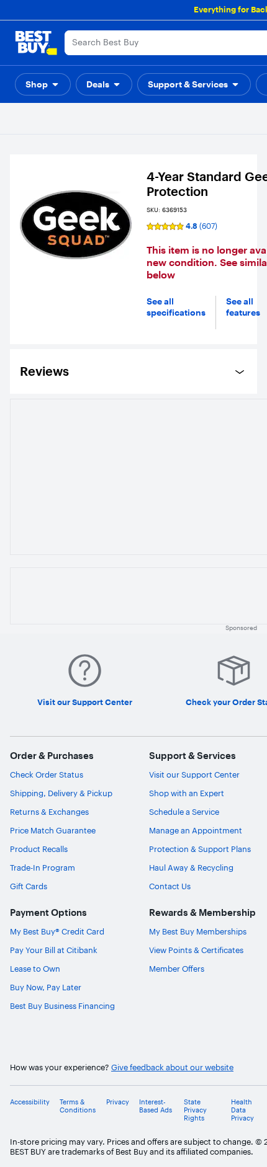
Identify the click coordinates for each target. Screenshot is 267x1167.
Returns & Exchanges (49, 812)
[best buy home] (36, 42)
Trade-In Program (42, 867)
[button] (43, 84)
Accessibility (30, 1102)
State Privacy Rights (195, 1110)
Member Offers (176, 969)
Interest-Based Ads (155, 1106)
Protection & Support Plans (200, 849)
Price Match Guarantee (53, 830)
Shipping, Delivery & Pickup (61, 793)
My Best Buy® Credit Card (57, 931)
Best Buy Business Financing (62, 1006)
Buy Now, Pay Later (45, 987)
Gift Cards (28, 886)
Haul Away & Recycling (191, 867)
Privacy (117, 1102)
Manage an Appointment (195, 830)
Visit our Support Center (194, 774)
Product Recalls (39, 849)
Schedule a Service (184, 812)
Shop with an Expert (186, 793)
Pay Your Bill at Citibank (53, 950)
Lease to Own (35, 969)
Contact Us (170, 886)
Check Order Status (46, 774)
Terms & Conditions (78, 1106)
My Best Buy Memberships (198, 931)
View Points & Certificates (196, 950)
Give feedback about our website (172, 1067)
